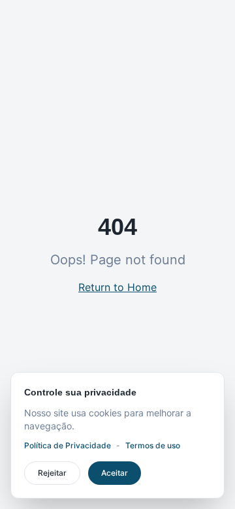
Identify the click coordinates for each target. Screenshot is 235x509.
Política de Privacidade (67, 445)
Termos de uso (152, 445)
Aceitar (114, 473)
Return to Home (117, 287)
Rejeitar (52, 473)
